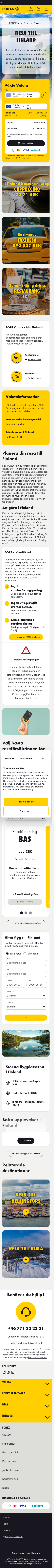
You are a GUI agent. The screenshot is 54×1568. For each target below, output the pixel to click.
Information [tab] (26, 758)
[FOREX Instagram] (8, 1372)
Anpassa (24, 811)
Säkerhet (7, 1530)
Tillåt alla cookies (26, 801)
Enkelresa (33, 953)
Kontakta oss (10, 1479)
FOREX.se (14, 23)
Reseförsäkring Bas (26, 894)
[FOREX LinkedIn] (12, 1372)
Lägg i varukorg (27, 143)
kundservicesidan (37, 1357)
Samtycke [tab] (9, 758)
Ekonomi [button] (11, 1006)
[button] (31, 8)
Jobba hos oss (10, 1470)
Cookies (6, 1517)
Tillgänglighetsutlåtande (13, 1537)
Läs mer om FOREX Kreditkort (28, 637)
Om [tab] (42, 758)
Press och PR (10, 1452)
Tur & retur (15, 953)
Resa (26, 23)
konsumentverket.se (26, 698)
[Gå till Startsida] (10, 9)
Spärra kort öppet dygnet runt (26, 1343)
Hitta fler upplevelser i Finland (28, 1153)
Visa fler (27, 1140)
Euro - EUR (15, 437)
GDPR (5, 1524)
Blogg (5, 1487)
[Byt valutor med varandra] (44, 95)
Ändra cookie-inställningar (26, 1553)
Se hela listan (34, 359)
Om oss (6, 1434)
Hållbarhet (8, 1443)
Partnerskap (9, 1461)
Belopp (29, 94)
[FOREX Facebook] (4, 1372)
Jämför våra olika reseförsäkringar (28, 923)
